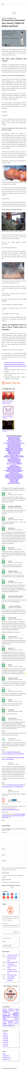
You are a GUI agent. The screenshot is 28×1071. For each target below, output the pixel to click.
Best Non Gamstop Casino (14, 444)
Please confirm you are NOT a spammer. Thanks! (12, 876)
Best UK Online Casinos (14, 445)
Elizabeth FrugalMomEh (14, 506)
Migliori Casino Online (14, 452)
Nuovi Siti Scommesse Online (14, 478)
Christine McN (12, 618)
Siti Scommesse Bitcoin (14, 460)
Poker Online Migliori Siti (14, 459)
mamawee (11, 518)
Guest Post (10, 1017)
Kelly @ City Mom (13, 678)
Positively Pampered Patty (15, 596)
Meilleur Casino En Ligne (14, 451)
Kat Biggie (11, 581)
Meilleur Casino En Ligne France (14, 475)
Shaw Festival (10, 964)
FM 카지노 (14, 465)
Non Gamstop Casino (14, 442)
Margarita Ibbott (13, 571)
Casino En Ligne (14, 454)
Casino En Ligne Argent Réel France (14, 476)
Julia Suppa (11, 710)
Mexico (5, 1019)
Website (4, 860)
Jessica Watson (12, 718)
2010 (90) (5, 1046)
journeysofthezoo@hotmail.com (10, 809)
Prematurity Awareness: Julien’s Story (14, 364)
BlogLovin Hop (14, 1010)
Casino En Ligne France (14, 473)
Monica (10, 699)
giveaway (6, 1015)
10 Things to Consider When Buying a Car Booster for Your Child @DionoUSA (13, 815)
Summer (17, 1022)
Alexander (10, 1009)
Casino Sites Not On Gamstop (14, 441)
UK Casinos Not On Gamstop (14, 436)
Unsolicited (16, 1023)
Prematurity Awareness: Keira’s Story (14, 362)
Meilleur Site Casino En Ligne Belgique (14, 456)
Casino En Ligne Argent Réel (14, 467)
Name (4, 849)
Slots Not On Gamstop (14, 438)
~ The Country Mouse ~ (14, 606)
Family (16, 1013)
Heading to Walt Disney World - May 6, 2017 (12, 971)
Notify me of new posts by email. (12, 882)
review (10, 1022)
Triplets (10, 1023)
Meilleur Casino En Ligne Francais (14, 455)
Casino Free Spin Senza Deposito (14, 474)
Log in (4, 1054)
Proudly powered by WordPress (9, 1068)
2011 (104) (5, 1044)
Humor (16, 1017)
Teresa (10, 790)
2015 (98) (5, 1036)
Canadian (6, 1012)
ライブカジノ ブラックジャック (14, 464)
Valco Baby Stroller (12, 975)
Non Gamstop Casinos (14, 439)
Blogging (5, 1010)
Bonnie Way (11, 528)
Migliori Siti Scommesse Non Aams (14, 470)
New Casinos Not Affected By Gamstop (14, 443)
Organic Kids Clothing (12, 962)
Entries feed (6, 1055)
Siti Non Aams (14, 457)
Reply (3, 504)
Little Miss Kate (12, 636)
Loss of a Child (10, 976)
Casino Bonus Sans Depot (14, 469)
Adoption (5, 1009)
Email (3, 854)
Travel (5, 1023)
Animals (17, 1009)
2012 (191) (5, 1042)
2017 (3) (5, 1033)
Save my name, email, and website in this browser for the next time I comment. (14, 868)
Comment (4, 832)
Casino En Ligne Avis (14, 479)
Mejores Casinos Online (14, 483)
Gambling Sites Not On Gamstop (14, 448)
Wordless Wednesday (9, 1025)
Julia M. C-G (11, 648)
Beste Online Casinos (14, 437)
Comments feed (7, 1057)
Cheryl (10, 561)
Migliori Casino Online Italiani (14, 449)
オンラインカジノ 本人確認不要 (14, 463)
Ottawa (4, 1022)
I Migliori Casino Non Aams (14, 446)
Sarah (9, 800)
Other (17, 1020)
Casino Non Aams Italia (14, 447)
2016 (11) (5, 1035)
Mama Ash (11, 548)
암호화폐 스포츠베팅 (14, 466)
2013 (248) (5, 1040)
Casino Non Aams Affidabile (14, 471)
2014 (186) (5, 1038)
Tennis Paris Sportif (14, 462)
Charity (9, 1014)
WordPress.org (6, 1059)
